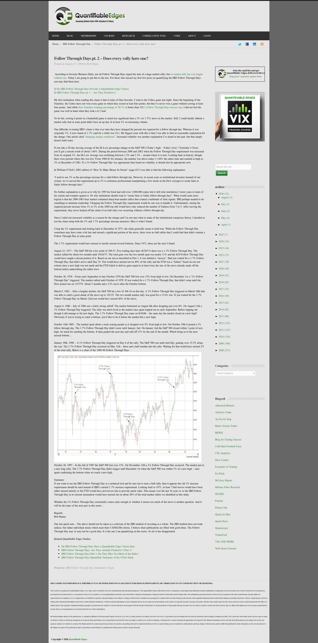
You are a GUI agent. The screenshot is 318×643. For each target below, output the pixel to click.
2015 (224, 302)
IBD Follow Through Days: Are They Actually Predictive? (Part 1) (96, 550)
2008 (224, 350)
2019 (224, 275)
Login (207, 35)
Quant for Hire (222, 514)
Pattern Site (221, 507)
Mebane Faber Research (227, 487)
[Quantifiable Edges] (91, 25)
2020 (224, 268)
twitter (239, 44)
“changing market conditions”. (100, 136)
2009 (224, 343)
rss (262, 44)
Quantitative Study (104, 567)
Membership (88, 35)
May (225, 217)
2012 (224, 323)
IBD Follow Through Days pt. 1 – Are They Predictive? (86, 92)
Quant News (221, 521)
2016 (224, 295)
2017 (224, 289)
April (226, 224)
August (226, 197)
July (225, 204)
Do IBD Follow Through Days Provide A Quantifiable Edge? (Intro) (93, 89)
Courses (109, 35)
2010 (224, 336)
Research (128, 35)
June (225, 211)
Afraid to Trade (223, 412)
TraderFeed (221, 534)
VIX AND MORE (224, 541)
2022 (224, 255)
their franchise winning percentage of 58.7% (102, 107)
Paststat (219, 500)
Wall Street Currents (225, 548)
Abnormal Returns (224, 405)
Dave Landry (222, 460)
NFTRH (219, 494)
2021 (224, 261)
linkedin (254, 44)
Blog (70, 35)
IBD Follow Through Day (77, 44)
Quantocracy (221, 528)
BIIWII (219, 432)
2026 (224, 193)
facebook (247, 44)
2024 (224, 241)
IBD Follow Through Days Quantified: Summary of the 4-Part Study (97, 557)
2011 (224, 330)
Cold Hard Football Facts (228, 446)
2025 (223, 234)
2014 (224, 309)
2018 (224, 282)
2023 (224, 248)
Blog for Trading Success (228, 439)
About (192, 35)
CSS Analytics (222, 453)
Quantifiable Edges (78, 639)
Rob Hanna (92, 63)
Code (177, 35)
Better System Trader (226, 426)
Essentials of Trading (226, 466)
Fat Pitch (220, 473)
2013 (224, 316)
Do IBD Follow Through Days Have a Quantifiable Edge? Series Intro (98, 546)
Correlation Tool (154, 35)
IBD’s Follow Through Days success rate (161, 107)
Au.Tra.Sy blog (223, 419)
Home (55, 35)
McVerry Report (223, 480)
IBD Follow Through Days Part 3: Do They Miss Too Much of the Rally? (99, 553)
